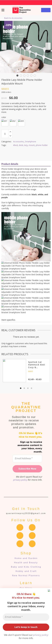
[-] (10, 136)
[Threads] (20, 535)
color (3, 117)
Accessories (18, 141)
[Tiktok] (32, 543)
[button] (4, 46)
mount (32, 145)
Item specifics (8, 319)
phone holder (42, 145)
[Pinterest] (20, 543)
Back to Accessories (13, 18)
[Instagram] (32, 527)
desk (21, 145)
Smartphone (30, 141)
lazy (26, 145)
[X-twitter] (32, 535)
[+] (10, 132)
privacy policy (40, 635)
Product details (9, 163)
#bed (15, 145)
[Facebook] (20, 527)
